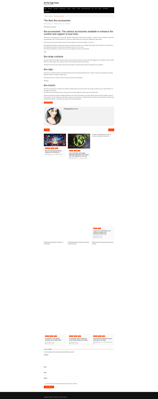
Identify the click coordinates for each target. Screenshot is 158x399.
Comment (46, 354)
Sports (99, 8)
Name (45, 366)
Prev (47, 129)
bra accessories (48, 39)
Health (78, 8)
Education (56, 8)
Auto (45, 8)
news (57, 148)
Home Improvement (86, 8)
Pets (96, 8)
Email (45, 372)
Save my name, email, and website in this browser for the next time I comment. (61, 383)
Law (92, 8)
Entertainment (62, 8)
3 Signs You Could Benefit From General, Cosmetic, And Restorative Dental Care (102, 232)
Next (110, 129)
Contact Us (46, 11)
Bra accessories (49, 102)
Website (45, 378)
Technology (105, 8)
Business (50, 8)
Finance (74, 8)
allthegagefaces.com (49, 23)
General (68, 23)
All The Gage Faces (51, 3)
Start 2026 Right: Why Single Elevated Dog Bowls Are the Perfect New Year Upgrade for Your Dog (79, 154)
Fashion (69, 8)
